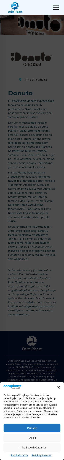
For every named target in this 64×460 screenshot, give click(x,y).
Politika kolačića (19, 455)
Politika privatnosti (42, 455)
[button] (58, 387)
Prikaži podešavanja (32, 447)
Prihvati (32, 428)
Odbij (32, 437)
